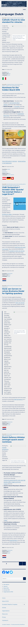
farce (6, 520)
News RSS (6, 588)
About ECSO (5, 601)
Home (3, 598)
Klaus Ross (17, 85)
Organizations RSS (8, 591)
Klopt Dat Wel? (16, 434)
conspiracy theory (10, 84)
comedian (17, 106)
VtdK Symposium (18, 399)
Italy (8, 72)
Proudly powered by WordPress (18, 624)
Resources (5, 614)
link (9, 73)
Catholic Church (10, 18)
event (14, 184)
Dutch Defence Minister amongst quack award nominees (13, 439)
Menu (24, 9)
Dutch (8, 75)
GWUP (7, 85)
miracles (18, 18)
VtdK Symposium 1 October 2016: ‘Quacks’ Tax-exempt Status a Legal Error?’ (13, 190)
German (12, 174)
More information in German (9, 161)
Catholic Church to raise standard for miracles (13, 21)
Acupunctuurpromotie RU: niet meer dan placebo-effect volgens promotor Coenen (14, 482)
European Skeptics (6, 624)
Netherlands (9, 273)
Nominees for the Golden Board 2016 (11, 88)
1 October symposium (5, 447)
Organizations (5, 610)
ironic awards (12, 85)
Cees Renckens (10, 184)
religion (22, 18)
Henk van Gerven (20, 302)
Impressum (5, 620)
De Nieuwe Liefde (6, 214)
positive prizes (10, 285)
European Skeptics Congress (9, 604)
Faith (15, 18)
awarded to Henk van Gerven (16, 251)
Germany (4, 170)
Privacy (4, 617)
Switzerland (4, 172)
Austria (8, 169)
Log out (5, 586)
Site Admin (6, 584)
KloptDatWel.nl (14, 540)
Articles (4, 607)
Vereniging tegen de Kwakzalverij (12, 185)
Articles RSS (6, 590)
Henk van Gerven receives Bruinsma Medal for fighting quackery (13, 291)
